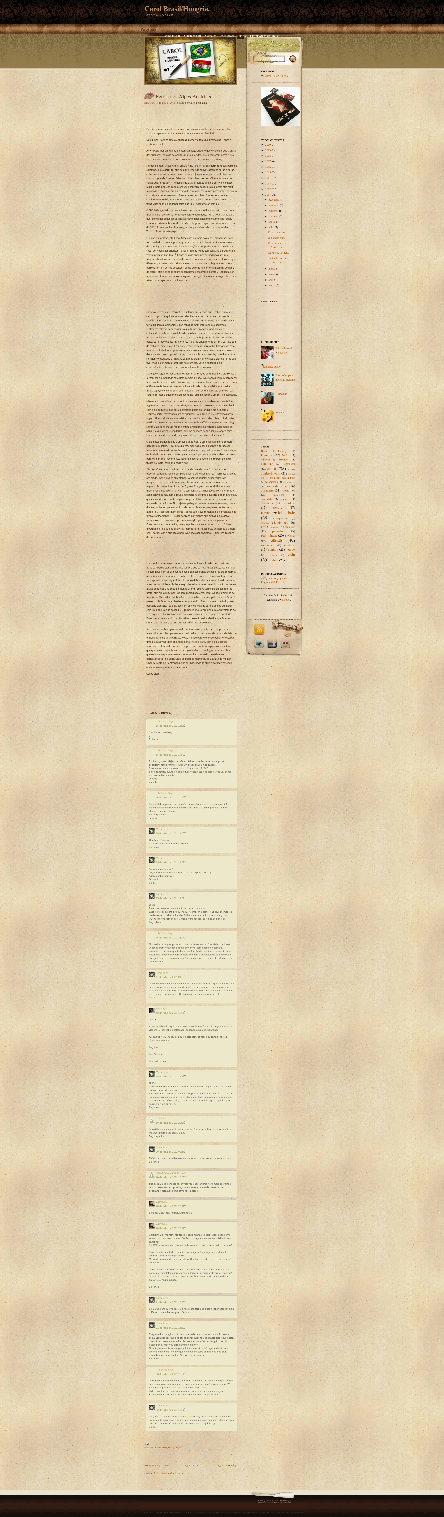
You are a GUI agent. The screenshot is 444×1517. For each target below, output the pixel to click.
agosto (272, 221)
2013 (268, 183)
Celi (158, 1118)
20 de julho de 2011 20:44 (170, 1228)
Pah (158, 1008)
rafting (171, 1447)
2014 (268, 178)
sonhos (273, 549)
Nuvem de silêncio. (278, 252)
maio (271, 274)
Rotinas (279, 412)
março (271, 285)
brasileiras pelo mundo (282, 477)
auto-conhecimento (278, 471)
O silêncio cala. (276, 237)
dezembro (273, 199)
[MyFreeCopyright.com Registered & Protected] (278, 582)
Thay (158, 1201)
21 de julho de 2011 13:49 (170, 1302)
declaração (278, 495)
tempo (291, 549)
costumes (289, 490)
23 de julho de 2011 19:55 (170, 1409)
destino (284, 499)
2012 (268, 189)
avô (262, 477)
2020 (268, 144)
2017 (268, 161)
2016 (268, 167)
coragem (267, 490)
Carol (159, 829)
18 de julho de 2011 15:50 (170, 1012)
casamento (270, 482)
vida (291, 554)
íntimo (274, 560)
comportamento (276, 486)
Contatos (210, 35)
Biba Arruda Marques (167, 1172)
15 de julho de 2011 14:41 (170, 754)
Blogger (285, 599)
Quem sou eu (192, 35)
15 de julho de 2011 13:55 (170, 725)
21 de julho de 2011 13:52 (170, 1327)
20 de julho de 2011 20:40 (170, 1206)
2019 (268, 150)
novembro (273, 205)
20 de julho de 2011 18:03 (170, 1177)
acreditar (267, 463)
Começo (282, 451)
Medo (285, 455)
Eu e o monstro (276, 232)
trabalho (274, 555)
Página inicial (171, 35)
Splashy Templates (284, 1502)
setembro (273, 216)
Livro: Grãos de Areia (264, 35)
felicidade (286, 512)
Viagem (178, 1447)
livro (263, 527)
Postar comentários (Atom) (168, 1473)
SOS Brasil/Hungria (233, 35)
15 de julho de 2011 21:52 (170, 833)
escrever (278, 507)
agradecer (289, 464)
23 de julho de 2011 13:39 (170, 1374)
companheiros (289, 482)
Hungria (266, 455)
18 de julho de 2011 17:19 (170, 1076)
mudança (275, 527)
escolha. (289, 503)
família (164, 1447)
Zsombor (283, 459)
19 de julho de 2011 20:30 (170, 1122)
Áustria (158, 1447)
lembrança (281, 522)
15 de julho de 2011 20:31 (170, 797)
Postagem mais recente (156, 1465)
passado (277, 531)
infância (265, 522)
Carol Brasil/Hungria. (177, 9)
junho (271, 268)
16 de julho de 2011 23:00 (170, 937)
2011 (268, 194)
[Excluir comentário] (184, 725)
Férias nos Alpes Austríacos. (186, 96)
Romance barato (272, 366)
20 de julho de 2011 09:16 (170, 1151)
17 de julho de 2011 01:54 (170, 977)
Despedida (281, 393)
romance (267, 545)
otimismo (290, 527)
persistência (269, 535)
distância (267, 503)
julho (271, 227)
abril (270, 280)
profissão (290, 535)
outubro (272, 210)
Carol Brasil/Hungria (276, 75)
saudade (289, 545)
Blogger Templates (265, 1502)
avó (289, 473)
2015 (268, 172)
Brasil (264, 451)
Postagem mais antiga (225, 1465)
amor (271, 468)
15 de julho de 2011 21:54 (170, 862)
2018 (268, 155)
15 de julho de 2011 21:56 (170, 898)
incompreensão (280, 518)
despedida (266, 499)
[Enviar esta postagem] (146, 1443)
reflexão (276, 540)
